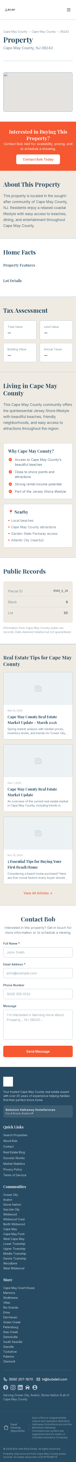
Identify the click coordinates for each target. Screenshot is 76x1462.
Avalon (7, 1199)
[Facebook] (5, 1387)
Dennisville (10, 1337)
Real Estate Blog (14, 1152)
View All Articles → (38, 893)
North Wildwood (14, 1224)
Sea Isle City (11, 1209)
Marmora (9, 1292)
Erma (6, 1312)
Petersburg (10, 1327)
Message (9, 1006)
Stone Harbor (12, 1204)
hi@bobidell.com (54, 1379)
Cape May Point (14, 1234)
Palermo (8, 1356)
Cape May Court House (19, 1288)
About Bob (10, 1141)
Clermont (9, 1361)
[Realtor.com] (34, 1387)
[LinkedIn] (20, 1387)
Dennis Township (14, 1258)
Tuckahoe (10, 1351)
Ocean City (10, 1194)
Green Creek (12, 1322)
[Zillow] (27, 1387)
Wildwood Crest (14, 1219)
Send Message (38, 1051)
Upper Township (14, 1248)
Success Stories (14, 1158)
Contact (8, 1146)
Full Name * (11, 943)
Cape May (10, 1229)
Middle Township (14, 1253)
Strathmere (10, 1297)
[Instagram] (13, 1387)
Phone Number (13, 985)
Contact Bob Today (38, 159)
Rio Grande (10, 1307)
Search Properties (15, 1135)
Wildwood (10, 1214)
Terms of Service (14, 1175)
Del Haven (10, 1317)
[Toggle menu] (69, 10)
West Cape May (14, 1239)
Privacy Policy (12, 1169)
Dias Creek (10, 1332)
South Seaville (12, 1342)
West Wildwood (13, 1268)
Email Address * (14, 964)
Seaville (8, 1346)
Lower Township (14, 1243)
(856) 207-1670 (21, 1379)
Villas (6, 1302)
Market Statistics (14, 1163)
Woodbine (10, 1263)
